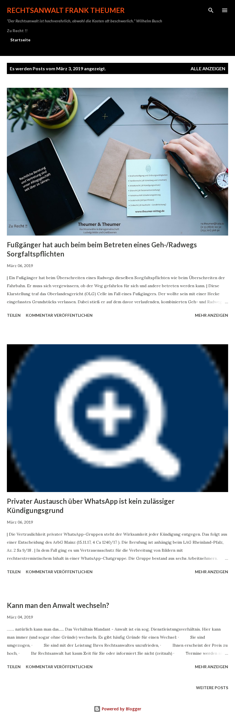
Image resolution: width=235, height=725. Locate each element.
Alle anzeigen (208, 68)
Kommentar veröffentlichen (59, 315)
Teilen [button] (14, 315)
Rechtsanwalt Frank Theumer (66, 10)
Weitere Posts (212, 687)
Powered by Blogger (121, 709)
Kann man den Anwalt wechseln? (58, 605)
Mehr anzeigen (211, 315)
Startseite (20, 39)
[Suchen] (210, 10)
